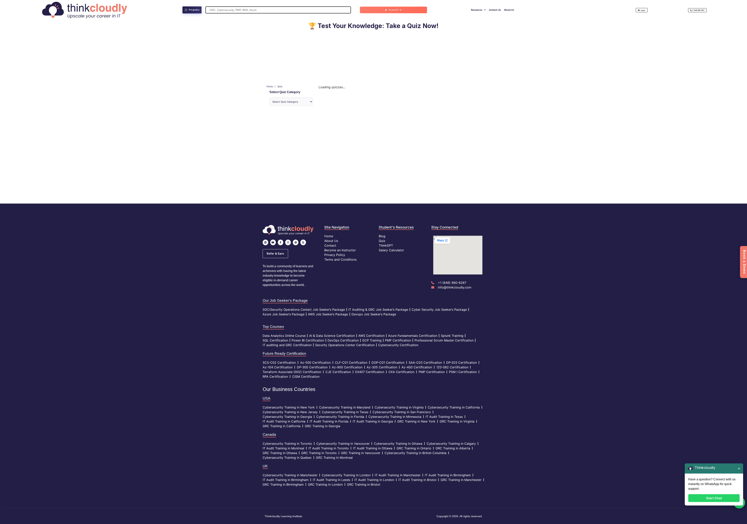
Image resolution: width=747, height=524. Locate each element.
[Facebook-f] (280, 242)
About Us (509, 9)
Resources (476, 9)
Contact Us (495, 9)
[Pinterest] (295, 242)
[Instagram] (288, 242)
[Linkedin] (265, 242)
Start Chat (714, 498)
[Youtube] (273, 242)
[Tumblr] (303, 242)
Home (270, 86)
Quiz (279, 86)
